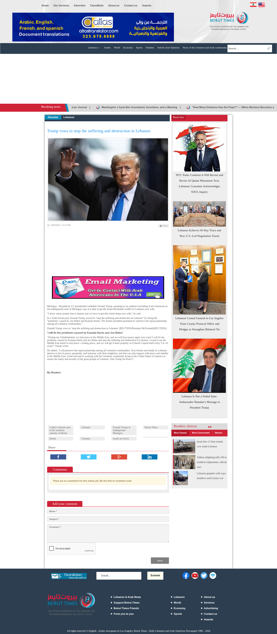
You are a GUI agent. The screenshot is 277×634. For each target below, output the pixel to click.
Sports (139, 47)
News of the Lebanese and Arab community (205, 47)
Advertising (211, 608)
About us (209, 597)
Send (160, 560)
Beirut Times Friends (126, 608)
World (117, 47)
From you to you (124, 614)
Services (209, 602)
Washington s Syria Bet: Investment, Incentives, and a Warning (113, 107)
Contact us (210, 614)
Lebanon (68, 117)
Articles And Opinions (168, 47)
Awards (208, 619)
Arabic (107, 47)
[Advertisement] (138, 79)
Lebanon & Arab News (127, 597)
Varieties (150, 47)
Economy (128, 47)
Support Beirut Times (127, 602)
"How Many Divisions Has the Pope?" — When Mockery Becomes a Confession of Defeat (219, 107)
